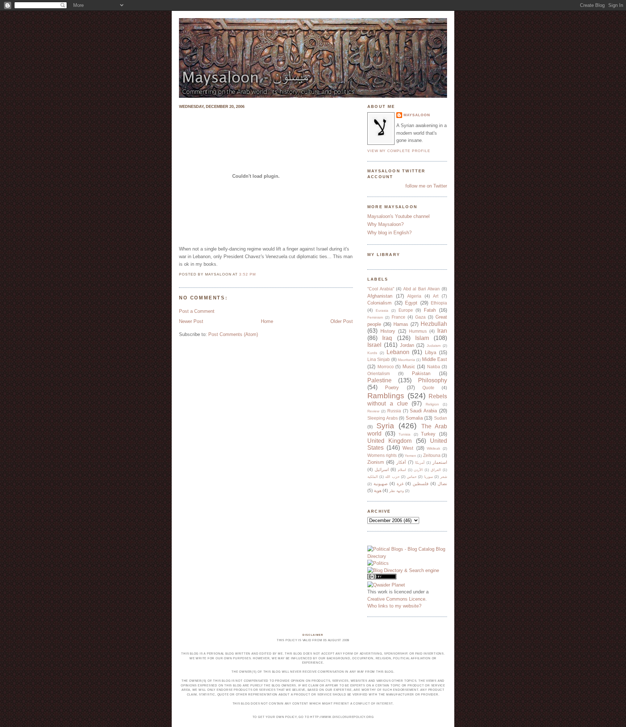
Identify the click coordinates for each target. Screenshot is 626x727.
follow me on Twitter (426, 186)
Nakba (433, 366)
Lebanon (398, 352)
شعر (443, 477)
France (398, 317)
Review (373, 411)
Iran (442, 331)
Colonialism (379, 303)
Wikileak (433, 448)
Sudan (440, 418)
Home (267, 321)
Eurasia (382, 310)
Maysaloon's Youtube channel (398, 216)
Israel (374, 345)
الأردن (418, 470)
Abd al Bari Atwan (421, 288)
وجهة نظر (396, 491)
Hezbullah (434, 324)
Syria (385, 425)
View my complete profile (398, 151)
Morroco (385, 366)
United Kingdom (389, 441)
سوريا (428, 477)
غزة (400, 483)
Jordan (407, 345)
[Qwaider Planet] (386, 585)
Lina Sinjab (378, 359)
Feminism (375, 317)
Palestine (379, 380)
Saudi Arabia (423, 410)
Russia (394, 410)
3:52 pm (247, 274)
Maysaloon (417, 115)
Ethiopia (439, 303)
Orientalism (378, 373)
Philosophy (432, 380)
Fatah (430, 310)
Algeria (414, 296)
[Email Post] (258, 274)
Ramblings (385, 395)
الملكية (372, 477)
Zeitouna (432, 455)
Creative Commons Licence (396, 599)
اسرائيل (382, 469)
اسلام (402, 470)
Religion (432, 404)
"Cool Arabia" (380, 288)
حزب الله (392, 477)
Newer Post (191, 321)
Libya (430, 352)
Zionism (375, 462)
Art (435, 296)
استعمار (440, 462)
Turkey (428, 434)
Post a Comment (196, 311)
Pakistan (421, 373)
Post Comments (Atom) (233, 334)
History (387, 331)
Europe (405, 310)
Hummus (418, 331)
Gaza (420, 317)
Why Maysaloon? (385, 224)
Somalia (414, 418)
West (407, 448)
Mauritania (406, 360)
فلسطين (421, 483)
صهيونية (380, 483)
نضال (442, 483)
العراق (436, 470)
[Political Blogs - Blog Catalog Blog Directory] (407, 556)
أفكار (401, 462)
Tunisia (404, 434)
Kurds (372, 353)
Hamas (400, 324)
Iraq (387, 338)
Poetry (392, 387)
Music (408, 366)
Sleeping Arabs (382, 418)
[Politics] (378, 563)
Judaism (434, 346)
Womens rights (382, 455)
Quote (428, 387)
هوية (377, 490)
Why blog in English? (389, 232)
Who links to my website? (394, 606)
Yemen (410, 456)
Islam (422, 338)
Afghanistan (379, 296)
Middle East (434, 359)
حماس (412, 477)
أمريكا (420, 463)
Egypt (411, 303)
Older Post (341, 321)
